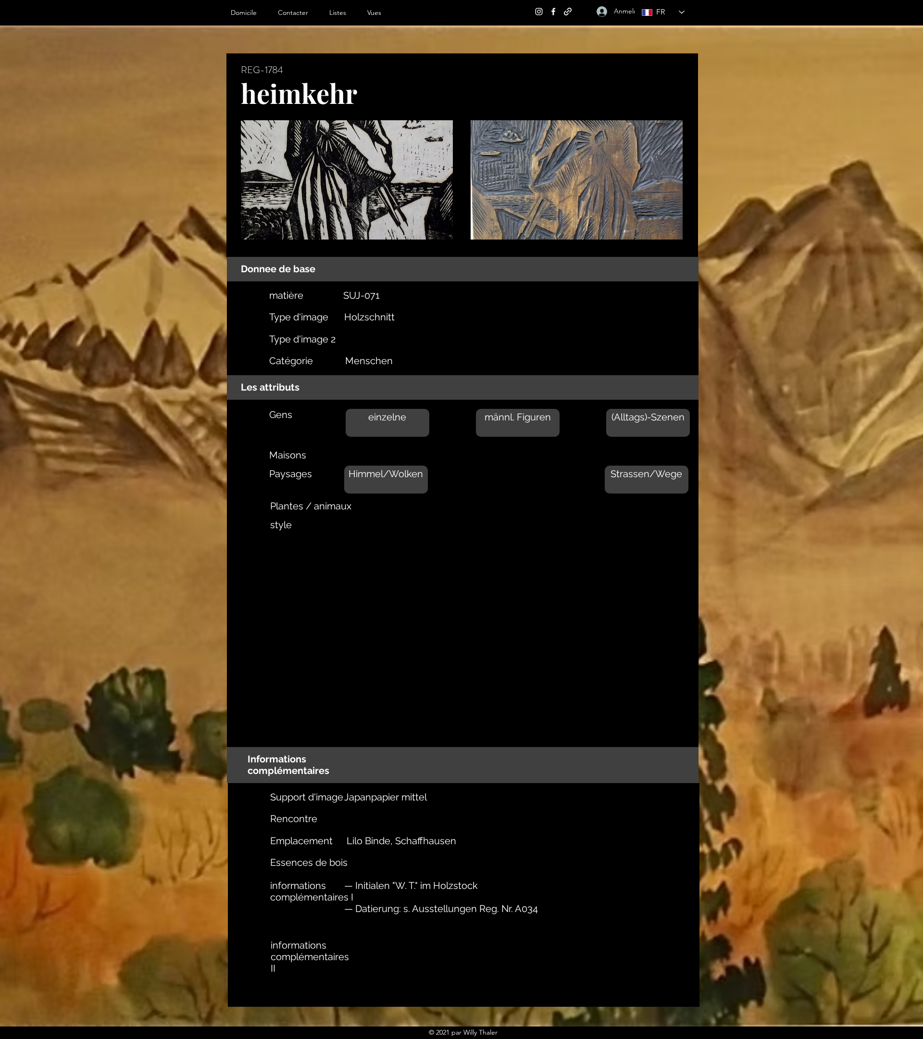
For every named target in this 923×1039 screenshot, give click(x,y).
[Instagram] (539, 11)
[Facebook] (553, 11)
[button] (343, 12)
